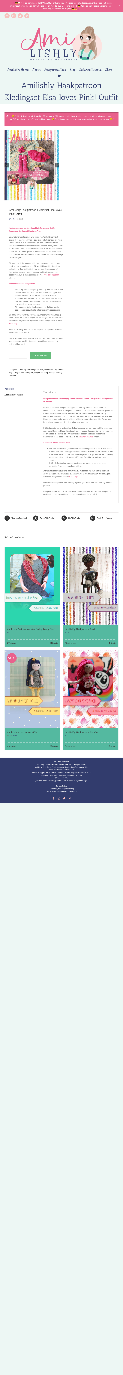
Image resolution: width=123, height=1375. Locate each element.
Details (55, 643)
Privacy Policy (61, 786)
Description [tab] (9, 389)
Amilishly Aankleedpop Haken (30, 369)
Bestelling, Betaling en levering (62, 788)
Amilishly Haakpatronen (53, 369)
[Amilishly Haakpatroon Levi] (90, 586)
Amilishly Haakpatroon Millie (22, 732)
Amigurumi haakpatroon (44, 372)
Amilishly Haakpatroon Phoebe (81, 732)
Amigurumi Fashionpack (23, 372)
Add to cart (41, 355)
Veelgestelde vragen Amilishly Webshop (61, 791)
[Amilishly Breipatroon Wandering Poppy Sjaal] (32, 586)
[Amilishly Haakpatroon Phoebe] (90, 689)
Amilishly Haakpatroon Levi (80, 629)
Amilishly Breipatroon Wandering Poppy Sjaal (31, 629)
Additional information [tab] (13, 395)
